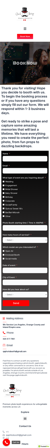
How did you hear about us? (16, 289)
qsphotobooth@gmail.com (14, 351)
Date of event (9, 265)
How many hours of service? (16, 235)
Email (5, 166)
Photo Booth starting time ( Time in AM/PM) (23, 223)
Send (16, 303)
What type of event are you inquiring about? (23, 178)
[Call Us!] (6, 442)
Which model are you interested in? (19, 247)
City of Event (9, 277)
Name (5, 153)
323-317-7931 (9, 339)
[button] (25, 28)
